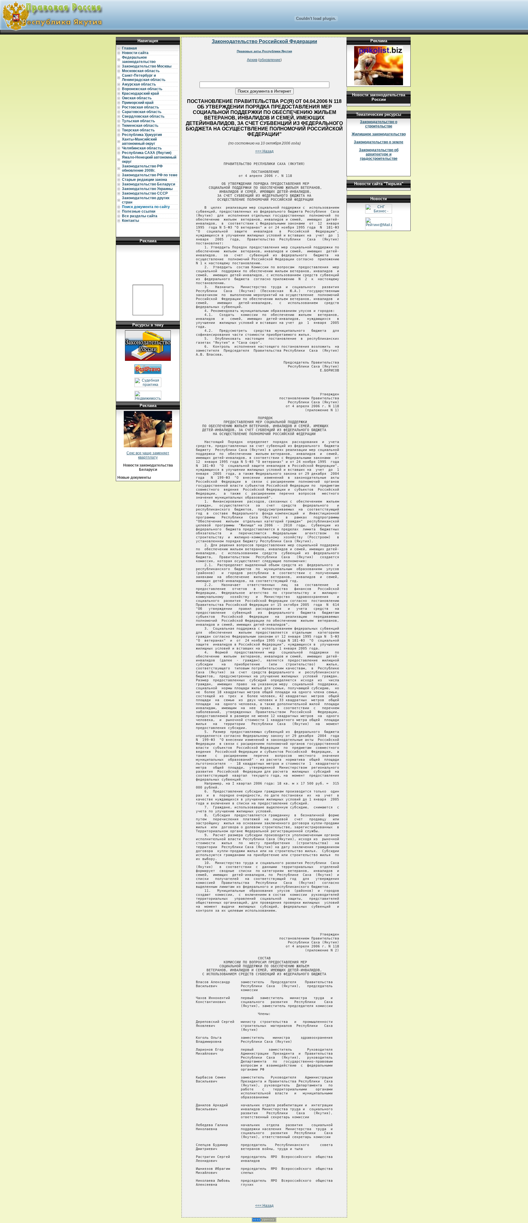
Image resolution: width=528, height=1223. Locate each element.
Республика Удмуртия (142, 135)
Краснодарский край (140, 93)
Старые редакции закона (144, 180)
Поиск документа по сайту (146, 207)
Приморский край (137, 103)
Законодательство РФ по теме (150, 175)
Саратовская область (141, 112)
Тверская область (138, 130)
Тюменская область (140, 125)
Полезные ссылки (138, 211)
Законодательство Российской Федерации (264, 41)
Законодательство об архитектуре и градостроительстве (378, 154)
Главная (129, 48)
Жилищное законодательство (379, 134)
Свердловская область (143, 116)
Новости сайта (135, 53)
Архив (252, 60)
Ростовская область (140, 107)
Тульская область (138, 121)
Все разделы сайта (139, 216)
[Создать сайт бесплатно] (264, 1221)
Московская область (141, 71)
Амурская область (139, 84)
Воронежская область (142, 89)
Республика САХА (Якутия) (146, 153)
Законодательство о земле (378, 142)
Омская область (137, 98)
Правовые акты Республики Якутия (264, 51)
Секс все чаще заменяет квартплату (148, 455)
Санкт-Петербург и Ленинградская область (143, 77)
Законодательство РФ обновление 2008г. (142, 168)
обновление (269, 60)
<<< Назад (264, 151)
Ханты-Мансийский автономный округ (139, 141)
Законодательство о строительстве (378, 124)
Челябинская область (142, 148)
